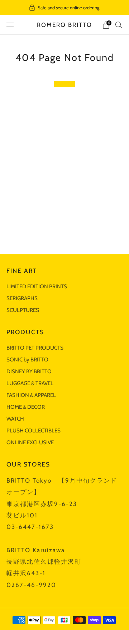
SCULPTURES (22, 310)
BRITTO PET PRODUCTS (34, 347)
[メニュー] (10, 25)
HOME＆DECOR (25, 406)
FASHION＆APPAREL (31, 395)
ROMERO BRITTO (64, 24)
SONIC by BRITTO (27, 359)
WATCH (15, 418)
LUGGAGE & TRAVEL (29, 383)
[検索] (119, 24)
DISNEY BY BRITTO (29, 371)
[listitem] (64, 7)
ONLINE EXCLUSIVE (30, 442)
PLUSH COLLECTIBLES (33, 430)
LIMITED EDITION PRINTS (36, 286)
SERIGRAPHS (22, 298)
